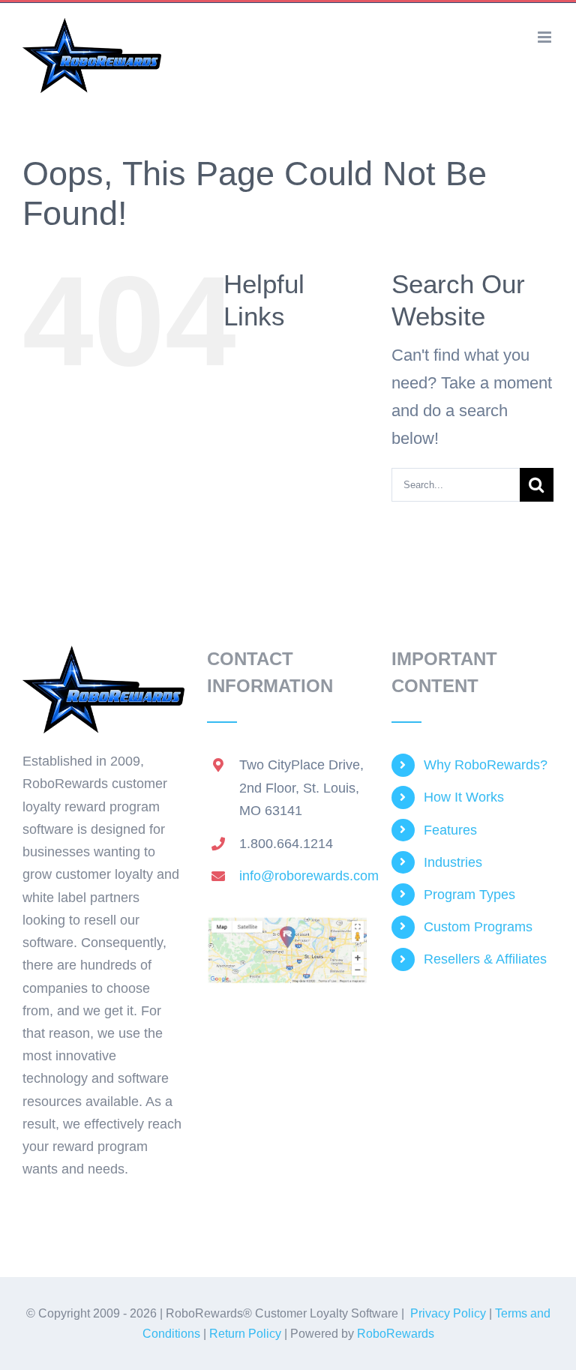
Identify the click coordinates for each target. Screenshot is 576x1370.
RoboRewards (395, 1333)
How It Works (464, 797)
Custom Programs (478, 926)
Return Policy (245, 1333)
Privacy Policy (448, 1313)
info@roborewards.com (304, 875)
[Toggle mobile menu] (546, 37)
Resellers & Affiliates (485, 959)
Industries (453, 862)
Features (450, 830)
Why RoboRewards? (486, 764)
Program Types (469, 894)
